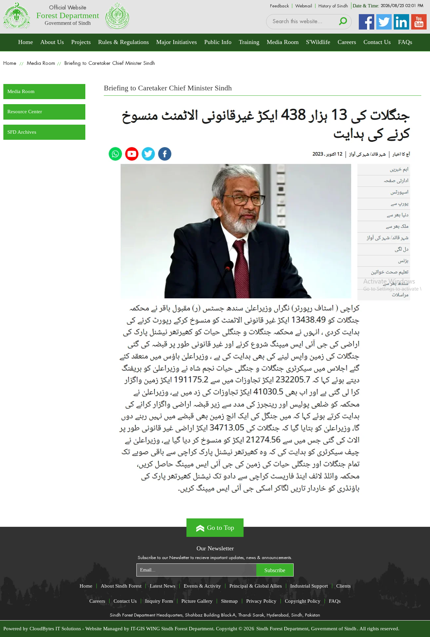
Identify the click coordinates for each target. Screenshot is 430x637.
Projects (81, 42)
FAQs (405, 42)
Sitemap (229, 601)
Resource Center (24, 111)
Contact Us (377, 42)
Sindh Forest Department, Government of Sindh (306, 628)
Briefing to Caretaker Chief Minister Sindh (109, 63)
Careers (347, 42)
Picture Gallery (197, 601)
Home (25, 42)
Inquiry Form (159, 601)
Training (249, 42)
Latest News (162, 586)
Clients (343, 586)
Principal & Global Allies (255, 586)
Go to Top (220, 527)
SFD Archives (21, 132)
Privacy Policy (261, 601)
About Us (52, 42)
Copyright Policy (302, 601)
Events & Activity (202, 586)
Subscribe (274, 570)
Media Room (283, 42)
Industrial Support (309, 586)
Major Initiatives (176, 42)
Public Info (217, 42)
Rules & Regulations (123, 42)
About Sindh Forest (121, 586)
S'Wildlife (318, 42)
